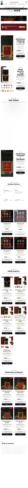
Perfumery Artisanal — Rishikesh (20, 156)
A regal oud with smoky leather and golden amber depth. (20, 79)
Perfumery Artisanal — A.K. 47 (20, 41)
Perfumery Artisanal (12, 4)
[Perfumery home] (14, 2)
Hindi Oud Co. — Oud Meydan (20, 72)
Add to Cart (21, 53)
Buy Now (20, 56)
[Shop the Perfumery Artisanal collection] (14, 18)
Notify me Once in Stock (21, 234)
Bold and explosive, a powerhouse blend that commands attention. (20, 47)
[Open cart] (26, 1)
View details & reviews (20, 90)
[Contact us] (1, 4)
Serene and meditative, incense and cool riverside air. (20, 163)
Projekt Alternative (21, 4)
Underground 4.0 (20, 250)
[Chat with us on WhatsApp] (1, 1)
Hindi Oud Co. (5, 4)
